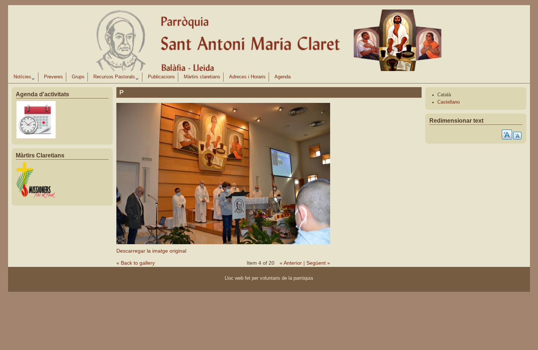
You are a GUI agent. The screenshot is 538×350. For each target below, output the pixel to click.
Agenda (282, 76)
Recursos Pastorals (112, 78)
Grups (78, 76)
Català (444, 94)
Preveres (53, 76)
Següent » (318, 263)
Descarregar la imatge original (151, 251)
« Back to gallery (135, 263)
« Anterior (291, 263)
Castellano (448, 102)
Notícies (21, 78)
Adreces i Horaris (247, 76)
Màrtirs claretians (202, 76)
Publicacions (161, 76)
